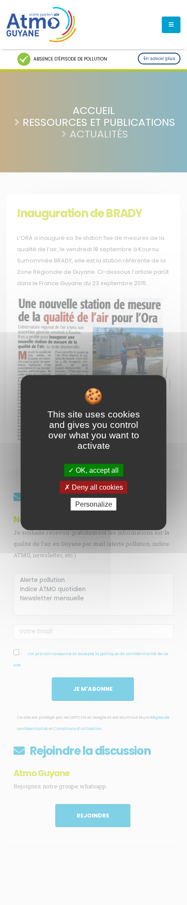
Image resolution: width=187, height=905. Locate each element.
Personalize (93, 504)
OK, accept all (96, 470)
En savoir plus (159, 58)
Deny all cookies (96, 487)
